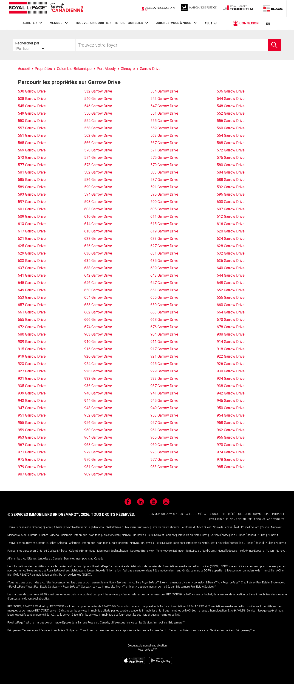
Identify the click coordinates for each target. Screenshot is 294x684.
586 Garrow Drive (98, 179)
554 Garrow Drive (98, 121)
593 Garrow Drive (32, 194)
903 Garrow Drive (98, 334)
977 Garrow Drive (164, 459)
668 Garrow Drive (164, 319)
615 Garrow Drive (164, 224)
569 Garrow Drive (32, 150)
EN (268, 23)
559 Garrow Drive (164, 128)
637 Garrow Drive (32, 268)
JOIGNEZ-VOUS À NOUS (173, 23)
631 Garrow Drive (164, 253)
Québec (47, 527)
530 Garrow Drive (32, 91)
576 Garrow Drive (231, 157)
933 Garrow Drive (164, 378)
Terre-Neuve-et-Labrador (165, 527)
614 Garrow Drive (98, 224)
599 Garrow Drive (164, 202)
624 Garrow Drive (231, 238)
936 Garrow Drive (98, 386)
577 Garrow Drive (32, 165)
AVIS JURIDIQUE (218, 519)
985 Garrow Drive (231, 467)
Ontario (36, 527)
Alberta (58, 527)
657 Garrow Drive (32, 305)
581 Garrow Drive (32, 172)
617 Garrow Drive (32, 231)
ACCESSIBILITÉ (275, 519)
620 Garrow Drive (231, 231)
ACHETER (30, 23)
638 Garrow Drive (98, 268)
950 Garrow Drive (231, 408)
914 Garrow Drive (231, 341)
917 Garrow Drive (164, 349)
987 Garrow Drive (32, 474)
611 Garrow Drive (164, 216)
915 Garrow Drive (32, 349)
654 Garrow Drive (98, 297)
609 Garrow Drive (32, 216)
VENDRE (56, 23)
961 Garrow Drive (164, 430)
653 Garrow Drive (32, 297)
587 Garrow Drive (164, 179)
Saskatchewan (114, 527)
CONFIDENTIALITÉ (241, 519)
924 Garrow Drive (98, 364)
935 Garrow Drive (32, 386)
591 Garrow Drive (164, 187)
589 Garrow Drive (32, 187)
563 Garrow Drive (164, 135)
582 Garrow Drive (98, 172)
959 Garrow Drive (32, 430)
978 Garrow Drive (231, 459)
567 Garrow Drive (164, 143)
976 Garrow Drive (98, 459)
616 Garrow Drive (231, 224)
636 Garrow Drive (231, 260)
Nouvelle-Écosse (222, 527)
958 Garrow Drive (231, 422)
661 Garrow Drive (32, 312)
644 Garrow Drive (231, 275)
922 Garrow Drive (231, 356)
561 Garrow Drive (32, 135)
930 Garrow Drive (231, 371)
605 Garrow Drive (164, 209)
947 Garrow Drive (32, 408)
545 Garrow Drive (32, 106)
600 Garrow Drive (231, 202)
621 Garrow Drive (32, 238)
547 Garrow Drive (164, 106)
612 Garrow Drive (231, 216)
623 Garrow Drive (164, 238)
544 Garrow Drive (231, 98)
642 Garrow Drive (98, 275)
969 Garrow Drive (164, 445)
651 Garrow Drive (164, 290)
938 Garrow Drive (231, 386)
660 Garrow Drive (231, 305)
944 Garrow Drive (98, 400)
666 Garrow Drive (98, 319)
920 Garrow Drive (98, 356)
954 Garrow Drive (231, 415)
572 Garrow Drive (231, 150)
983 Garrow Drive (164, 467)
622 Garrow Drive (98, 238)
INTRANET (278, 514)
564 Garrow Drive (231, 135)
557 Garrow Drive (32, 128)
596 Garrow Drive (231, 194)
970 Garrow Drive (231, 445)
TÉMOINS (259, 519)
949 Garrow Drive (164, 408)
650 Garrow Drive (98, 290)
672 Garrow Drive (32, 327)
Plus (208, 23)
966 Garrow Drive (231, 437)
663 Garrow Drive (164, 312)
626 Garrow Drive (98, 246)
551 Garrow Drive (164, 113)
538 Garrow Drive (32, 98)
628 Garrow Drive (231, 246)
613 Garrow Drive (32, 224)
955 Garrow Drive (32, 422)
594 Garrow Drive (98, 194)
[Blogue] (273, 8)
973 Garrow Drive (164, 452)
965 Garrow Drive (164, 437)
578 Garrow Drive (98, 165)
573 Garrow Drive (32, 157)
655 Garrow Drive (164, 297)
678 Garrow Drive (231, 327)
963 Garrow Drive (32, 437)
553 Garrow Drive (32, 121)
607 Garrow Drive (231, 209)
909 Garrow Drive (32, 341)
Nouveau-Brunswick (137, 527)
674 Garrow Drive (98, 327)
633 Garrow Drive (32, 260)
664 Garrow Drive (231, 312)
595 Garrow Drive (164, 194)
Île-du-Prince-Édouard (246, 527)
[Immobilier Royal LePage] (46, 8)
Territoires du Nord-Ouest (196, 527)
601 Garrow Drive (32, 209)
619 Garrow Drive (164, 231)
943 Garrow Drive (32, 400)
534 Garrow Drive (164, 91)
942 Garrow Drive (231, 393)
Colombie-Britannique (77, 527)
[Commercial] (239, 8)
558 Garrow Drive (98, 128)
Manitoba (98, 527)
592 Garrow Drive (231, 187)
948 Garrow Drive (98, 408)
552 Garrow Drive (231, 113)
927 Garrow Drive (32, 371)
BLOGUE (214, 514)
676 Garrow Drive (164, 327)
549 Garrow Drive (32, 113)
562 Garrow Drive (98, 135)
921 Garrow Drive (164, 356)
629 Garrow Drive (32, 253)
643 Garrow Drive (164, 275)
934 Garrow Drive (231, 378)
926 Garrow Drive (231, 364)
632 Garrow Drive (231, 253)
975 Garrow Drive (32, 459)
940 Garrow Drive (98, 393)
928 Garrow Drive (98, 371)
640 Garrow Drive (231, 268)
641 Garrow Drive (32, 275)
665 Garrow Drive (32, 319)
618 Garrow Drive (98, 231)
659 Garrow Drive (164, 305)
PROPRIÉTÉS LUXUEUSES (236, 514)
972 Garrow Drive (98, 452)
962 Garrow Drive (231, 430)
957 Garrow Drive (164, 422)
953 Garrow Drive (164, 415)
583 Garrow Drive (164, 172)
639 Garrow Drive (164, 268)
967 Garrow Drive (32, 445)
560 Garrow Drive (231, 128)
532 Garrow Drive (98, 91)
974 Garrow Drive (231, 452)
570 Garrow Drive (98, 150)
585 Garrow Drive (32, 179)
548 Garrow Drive (231, 106)
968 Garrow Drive (98, 445)
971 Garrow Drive (32, 452)
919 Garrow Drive (32, 356)
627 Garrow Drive (164, 246)
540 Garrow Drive (98, 98)
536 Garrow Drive (231, 91)
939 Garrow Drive (32, 393)
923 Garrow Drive (32, 364)
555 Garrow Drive (164, 121)
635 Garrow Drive (164, 260)
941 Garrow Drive (164, 393)
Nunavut (276, 527)
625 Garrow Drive (32, 246)
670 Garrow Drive (231, 319)
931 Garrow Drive (32, 378)
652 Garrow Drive (231, 290)
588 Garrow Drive (231, 179)
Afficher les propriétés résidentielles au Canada (34, 558)
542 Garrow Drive (164, 98)
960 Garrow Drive (98, 430)
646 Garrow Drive (98, 283)
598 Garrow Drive (98, 202)
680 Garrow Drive (32, 334)
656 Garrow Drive (231, 297)
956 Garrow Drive (98, 422)
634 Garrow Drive (98, 260)
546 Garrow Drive (98, 106)
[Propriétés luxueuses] (199, 8)
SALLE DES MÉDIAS (196, 514)
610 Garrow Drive (98, 216)
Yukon (265, 527)
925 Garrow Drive (164, 364)
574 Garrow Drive (98, 157)
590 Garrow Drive (98, 187)
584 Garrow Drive (231, 172)
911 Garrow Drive (164, 341)
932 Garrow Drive (98, 378)
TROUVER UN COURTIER (93, 23)
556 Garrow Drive (231, 121)
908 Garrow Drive (231, 334)
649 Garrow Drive (32, 290)
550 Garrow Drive (98, 113)
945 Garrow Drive (164, 400)
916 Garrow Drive (98, 349)
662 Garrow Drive (98, 312)
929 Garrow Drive (164, 371)
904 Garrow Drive (164, 334)
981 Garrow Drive (98, 467)
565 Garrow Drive (32, 143)
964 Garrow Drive (98, 437)
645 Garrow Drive (32, 283)
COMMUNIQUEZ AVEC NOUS (166, 514)
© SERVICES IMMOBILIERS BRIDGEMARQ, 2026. (48, 514)
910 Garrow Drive (98, 341)
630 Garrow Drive (98, 253)
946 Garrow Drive (231, 400)
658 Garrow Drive (98, 305)
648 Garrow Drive (231, 283)
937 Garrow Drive (164, 386)
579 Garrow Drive (164, 165)
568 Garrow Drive (231, 143)
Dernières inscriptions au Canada (83, 558)
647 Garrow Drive (164, 283)
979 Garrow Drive (32, 467)
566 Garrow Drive (98, 143)
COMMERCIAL (261, 514)
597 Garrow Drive (32, 202)
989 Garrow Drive (98, 474)
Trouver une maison (19, 527)
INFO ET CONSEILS (129, 23)
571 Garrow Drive (164, 150)
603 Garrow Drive (98, 209)
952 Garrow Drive (98, 415)
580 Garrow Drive (231, 165)
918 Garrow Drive (231, 349)
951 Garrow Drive (32, 415)
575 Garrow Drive (164, 157)
